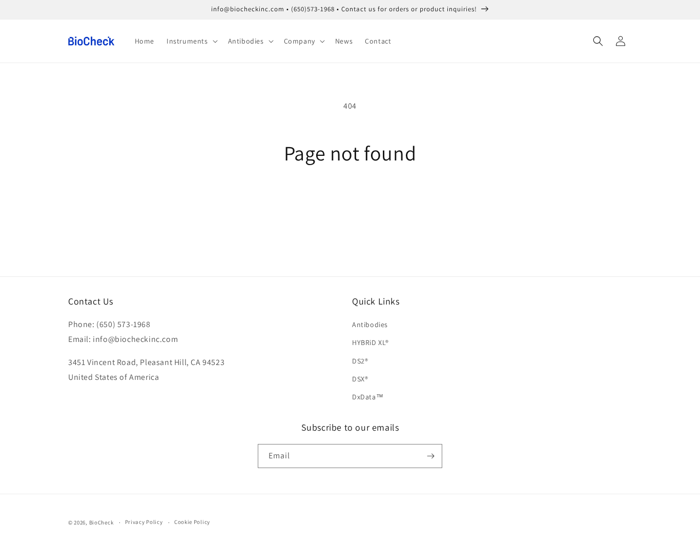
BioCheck (101, 522)
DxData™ (367, 396)
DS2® (360, 361)
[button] (191, 41)
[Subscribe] (430, 456)
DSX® (360, 378)
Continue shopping (350, 203)
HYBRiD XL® (370, 342)
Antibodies (370, 324)
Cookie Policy (192, 521)
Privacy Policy (144, 521)
